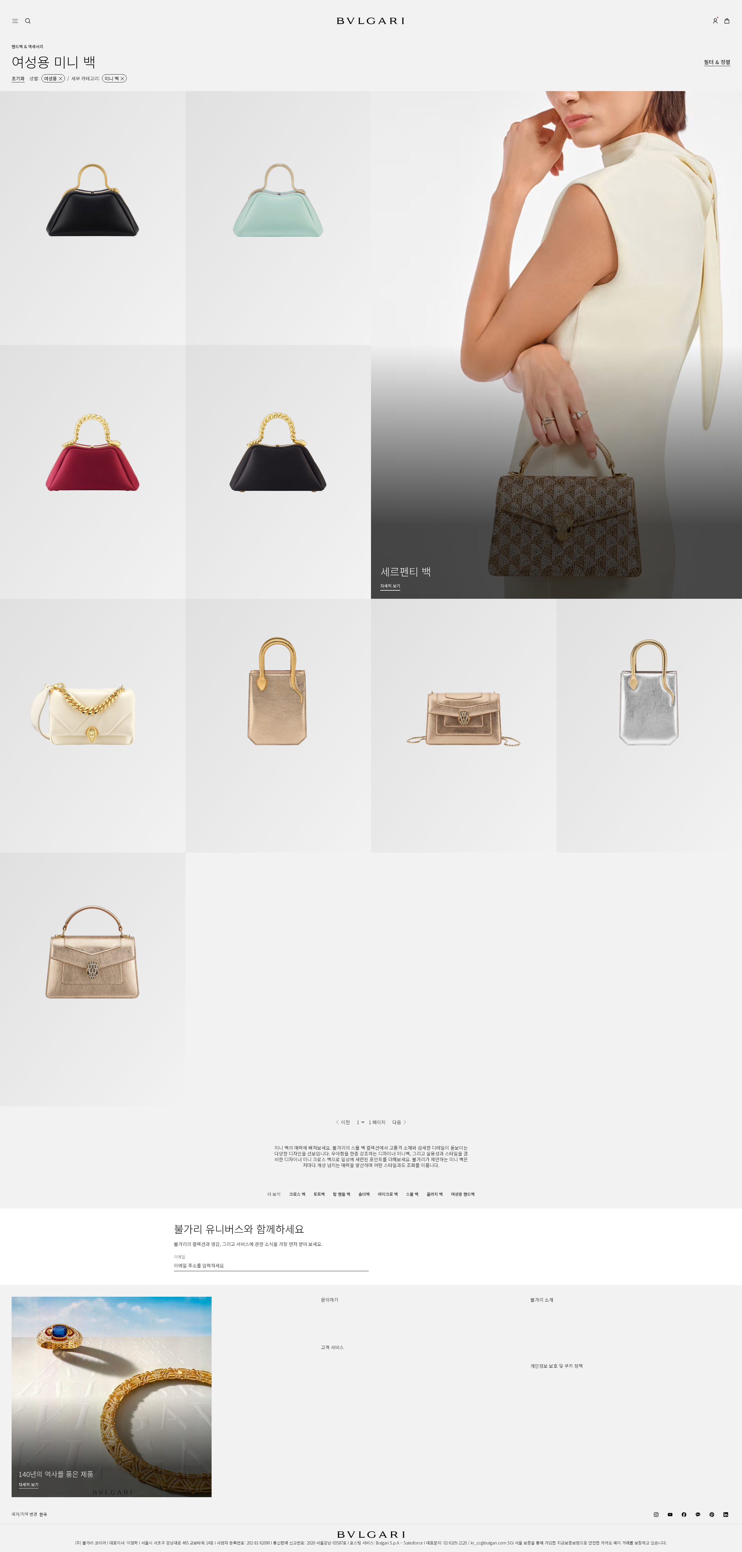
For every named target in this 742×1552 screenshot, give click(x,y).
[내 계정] (715, 20)
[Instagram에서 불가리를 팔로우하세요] (656, 1514)
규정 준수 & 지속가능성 (550, 1323)
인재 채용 (538, 1332)
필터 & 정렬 (717, 62)
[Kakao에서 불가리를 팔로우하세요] (698, 1514)
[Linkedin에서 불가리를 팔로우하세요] (725, 1514)
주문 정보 (329, 1361)
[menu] (15, 20)
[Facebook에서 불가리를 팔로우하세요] (684, 1514)
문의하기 (328, 1323)
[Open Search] (28, 20)
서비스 (326, 1371)
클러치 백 (435, 1194)
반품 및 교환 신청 (336, 1380)
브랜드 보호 (540, 1314)
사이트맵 (537, 1426)
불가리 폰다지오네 (546, 1351)
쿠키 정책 (538, 1398)
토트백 (319, 1194)
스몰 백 (412, 1194)
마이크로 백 (388, 1194)
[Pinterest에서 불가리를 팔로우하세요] (711, 1514)
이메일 (179, 1257)
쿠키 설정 (538, 1380)
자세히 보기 (29, 1484)
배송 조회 (329, 1389)
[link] (727, 20)
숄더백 (364, 1194)
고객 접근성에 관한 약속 (551, 1342)
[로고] (370, 20)
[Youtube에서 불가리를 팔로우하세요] (670, 1514)
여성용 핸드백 (463, 1194)
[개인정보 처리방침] (547, 1389)
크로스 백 (297, 1194)
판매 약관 (538, 1417)
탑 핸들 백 (341, 1194)
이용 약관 (538, 1408)
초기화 (18, 78)
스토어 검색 (331, 1314)
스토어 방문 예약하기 (339, 1332)
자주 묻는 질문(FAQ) (338, 1398)
